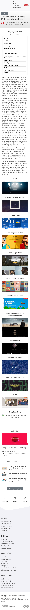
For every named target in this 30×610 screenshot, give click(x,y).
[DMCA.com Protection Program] (12, 606)
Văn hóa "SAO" (6, 524)
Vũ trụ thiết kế (5, 563)
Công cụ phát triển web (9, 570)
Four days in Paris (9, 63)
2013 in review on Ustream (12, 41)
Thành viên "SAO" (7, 526)
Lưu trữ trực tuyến (16, 8)
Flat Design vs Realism (10, 46)
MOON (6, 38)
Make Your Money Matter (11, 65)
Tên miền (16, 5)
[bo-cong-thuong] (4, 606)
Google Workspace (7, 543)
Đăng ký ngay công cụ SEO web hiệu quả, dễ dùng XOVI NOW (18, 468)
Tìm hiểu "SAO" (6, 522)
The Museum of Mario (10, 53)
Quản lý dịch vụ (6, 579)
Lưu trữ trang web (7, 541)
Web (14, 2)
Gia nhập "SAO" (6, 528)
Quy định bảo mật (7, 588)
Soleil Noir (7, 73)
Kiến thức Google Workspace (10, 568)
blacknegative (8, 60)
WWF (5, 68)
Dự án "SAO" (5, 530)
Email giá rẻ (5, 546)
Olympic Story (8, 43)
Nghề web (4, 561)
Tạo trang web (6, 548)
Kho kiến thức (5, 557)
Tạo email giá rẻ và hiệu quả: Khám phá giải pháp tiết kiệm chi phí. (18, 480)
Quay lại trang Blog (15, 489)
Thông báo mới (6, 581)
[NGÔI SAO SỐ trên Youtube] (27, 606)
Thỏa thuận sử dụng (7, 585)
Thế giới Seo (5, 566)
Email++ (16, 3)
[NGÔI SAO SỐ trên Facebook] (24, 606)
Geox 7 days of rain (10, 48)
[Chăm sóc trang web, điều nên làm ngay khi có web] (4, 474)
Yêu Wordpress (6, 559)
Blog (4, 13)
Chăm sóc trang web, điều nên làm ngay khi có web (18, 473)
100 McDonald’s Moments (12, 51)
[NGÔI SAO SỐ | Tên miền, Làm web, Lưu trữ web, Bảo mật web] (26, 5)
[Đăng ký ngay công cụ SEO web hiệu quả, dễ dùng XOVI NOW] (4, 468)
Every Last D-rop (9, 70)
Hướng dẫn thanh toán (8, 583)
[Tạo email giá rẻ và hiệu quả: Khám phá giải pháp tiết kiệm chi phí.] (4, 480)
